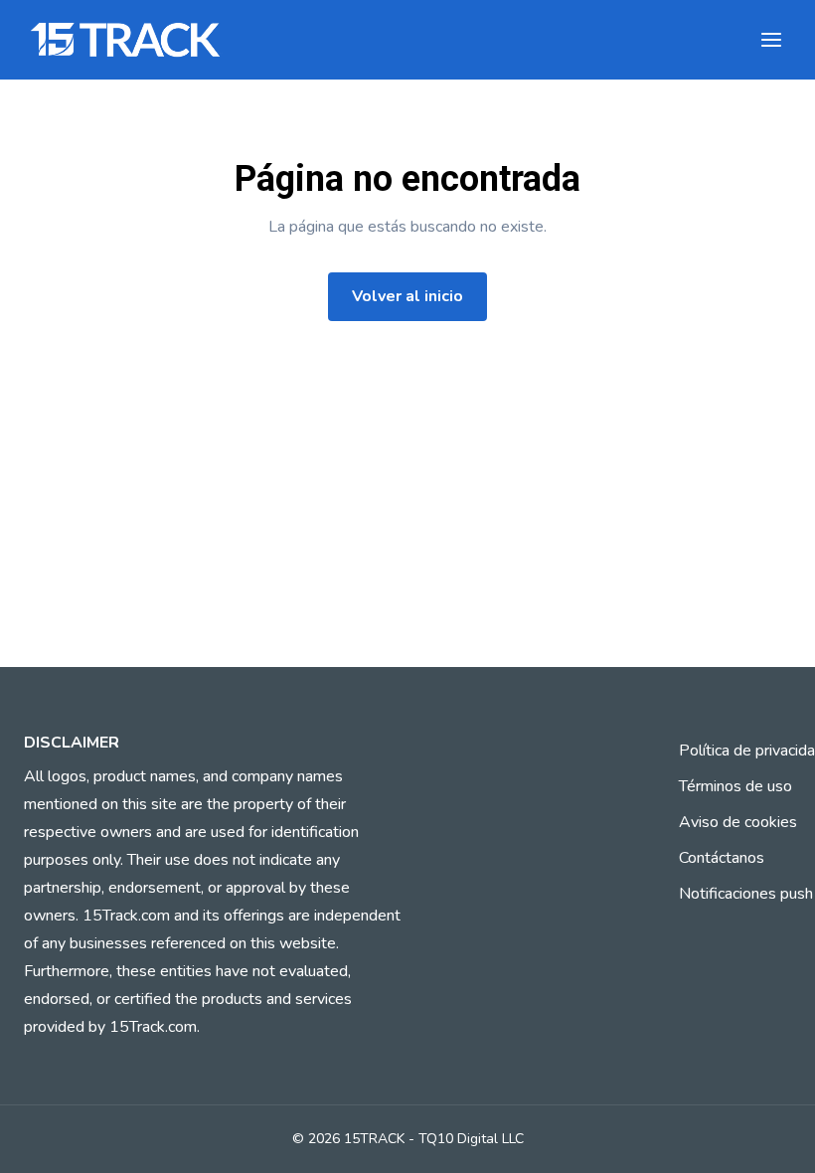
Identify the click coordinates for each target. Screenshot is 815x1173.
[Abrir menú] (771, 40)
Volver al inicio (407, 296)
